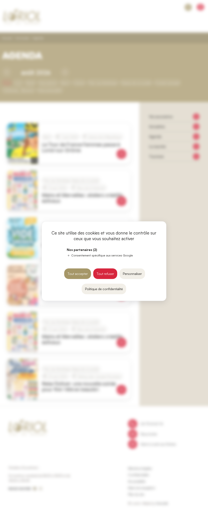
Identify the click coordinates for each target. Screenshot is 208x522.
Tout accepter (77, 274)
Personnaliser (132, 274)
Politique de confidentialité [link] (104, 289)
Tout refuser (105, 274)
